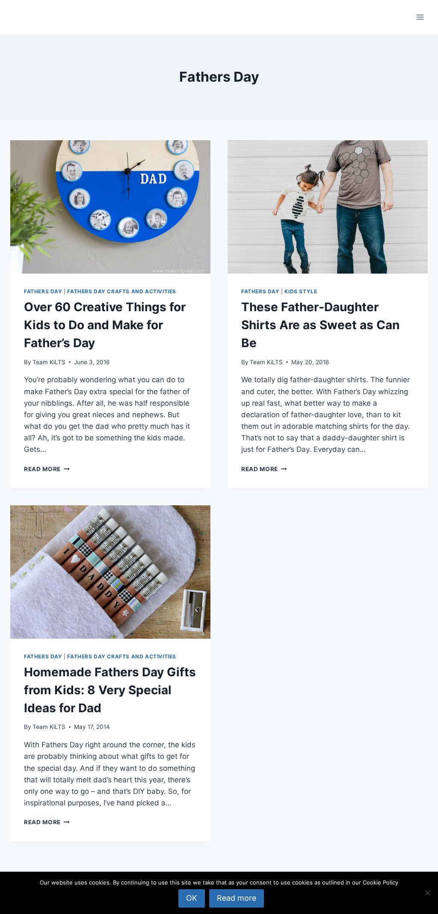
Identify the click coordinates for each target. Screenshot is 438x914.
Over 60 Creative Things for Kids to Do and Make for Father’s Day (105, 325)
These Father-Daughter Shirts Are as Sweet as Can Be (320, 325)
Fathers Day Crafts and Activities (121, 291)
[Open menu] (420, 17)
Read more (236, 897)
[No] (427, 892)
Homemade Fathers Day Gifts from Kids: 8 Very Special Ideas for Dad (110, 690)
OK (191, 897)
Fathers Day (43, 291)
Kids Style (300, 291)
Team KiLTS (49, 362)
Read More (47, 469)
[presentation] (110, 207)
